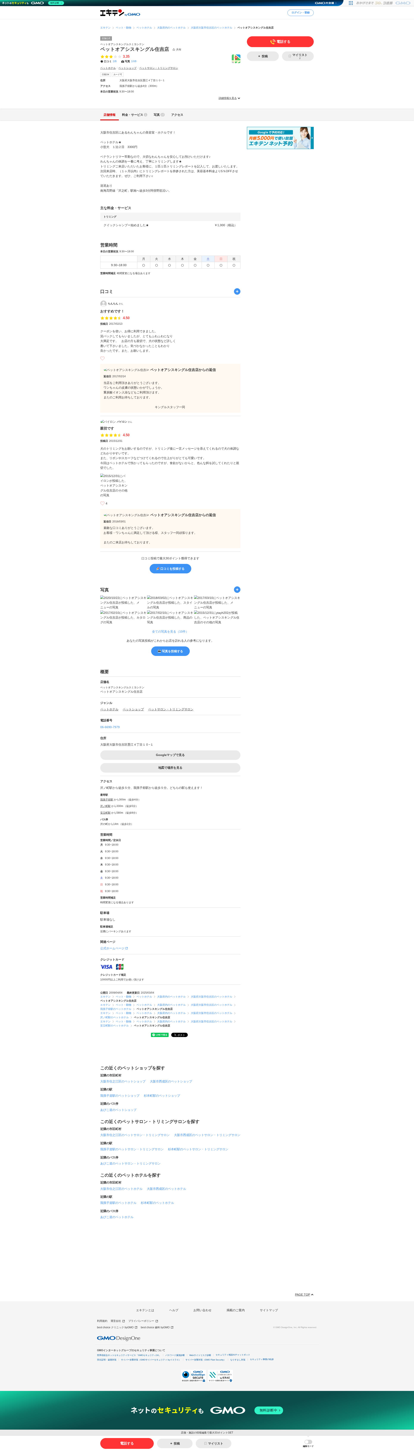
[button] (308, 1443)
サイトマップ (269, 1310)
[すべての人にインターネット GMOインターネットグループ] (384, 3)
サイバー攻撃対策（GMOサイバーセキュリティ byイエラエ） (151, 1360)
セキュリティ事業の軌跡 (262, 1359)
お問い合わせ (202, 1310)
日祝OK (105, 74)
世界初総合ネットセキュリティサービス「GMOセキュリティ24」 (129, 1355)
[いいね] (102, 358)
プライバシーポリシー (141, 1320)
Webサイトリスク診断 (200, 1355)
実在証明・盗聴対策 (106, 1360)
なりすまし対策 (237, 1360)
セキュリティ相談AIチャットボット (233, 1355)
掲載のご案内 (236, 1310)
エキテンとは (145, 1310)
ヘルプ (173, 1310)
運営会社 (116, 1320)
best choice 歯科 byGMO (155, 1327)
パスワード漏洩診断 (175, 1355)
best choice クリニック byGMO (115, 1327)
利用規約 (102, 1320)
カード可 (117, 74)
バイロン (124, 421)
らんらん (115, 303)
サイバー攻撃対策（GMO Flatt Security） (205, 1360)
